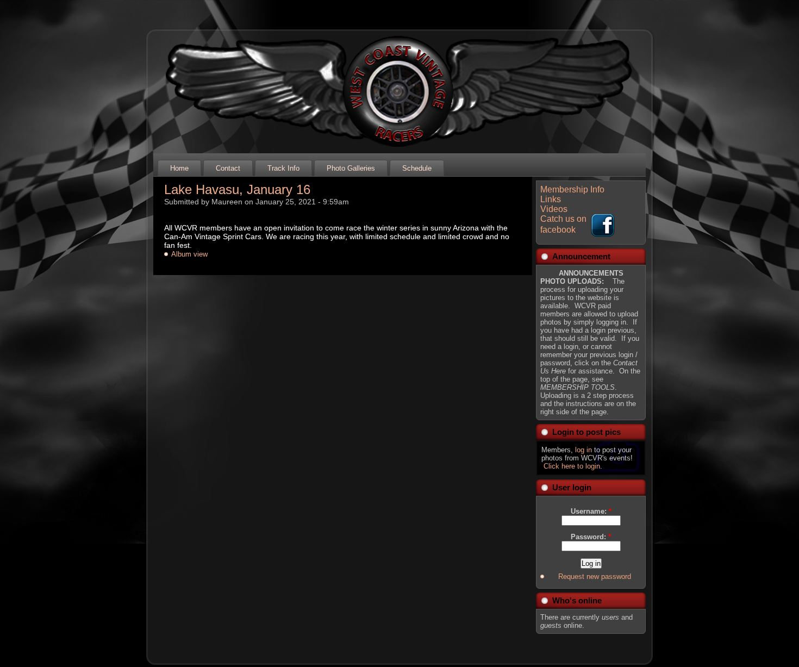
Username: (591, 511)
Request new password (594, 576)
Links (550, 199)
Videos (553, 209)
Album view (189, 254)
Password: (591, 537)
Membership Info (572, 189)
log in (583, 450)
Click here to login (572, 466)
